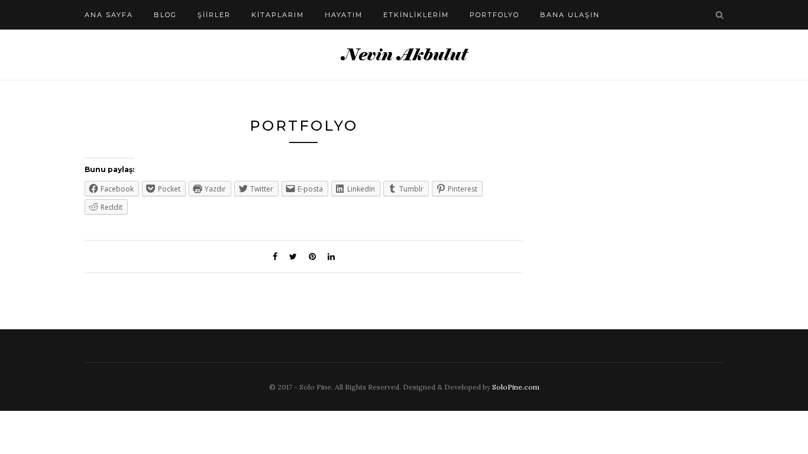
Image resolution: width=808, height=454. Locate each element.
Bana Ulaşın (570, 15)
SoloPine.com (515, 386)
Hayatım (344, 15)
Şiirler (214, 15)
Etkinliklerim (416, 15)
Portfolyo (494, 15)
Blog (165, 15)
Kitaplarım (277, 15)
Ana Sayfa (109, 15)
